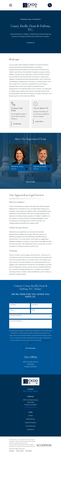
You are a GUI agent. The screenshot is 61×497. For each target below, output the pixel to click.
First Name (13, 304)
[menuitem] (11, 451)
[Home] (30, 5)
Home (30, 415)
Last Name (35, 304)
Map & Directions (30, 369)
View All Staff (30, 182)
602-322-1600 (30, 391)
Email (33, 310)
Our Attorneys (30, 426)
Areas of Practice (30, 422)
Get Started (17, 124)
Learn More (39, 121)
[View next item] (32, 175)
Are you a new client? (16, 315)
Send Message (30, 348)
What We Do (30, 419)
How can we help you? (16, 321)
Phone (12, 310)
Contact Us (30, 42)
